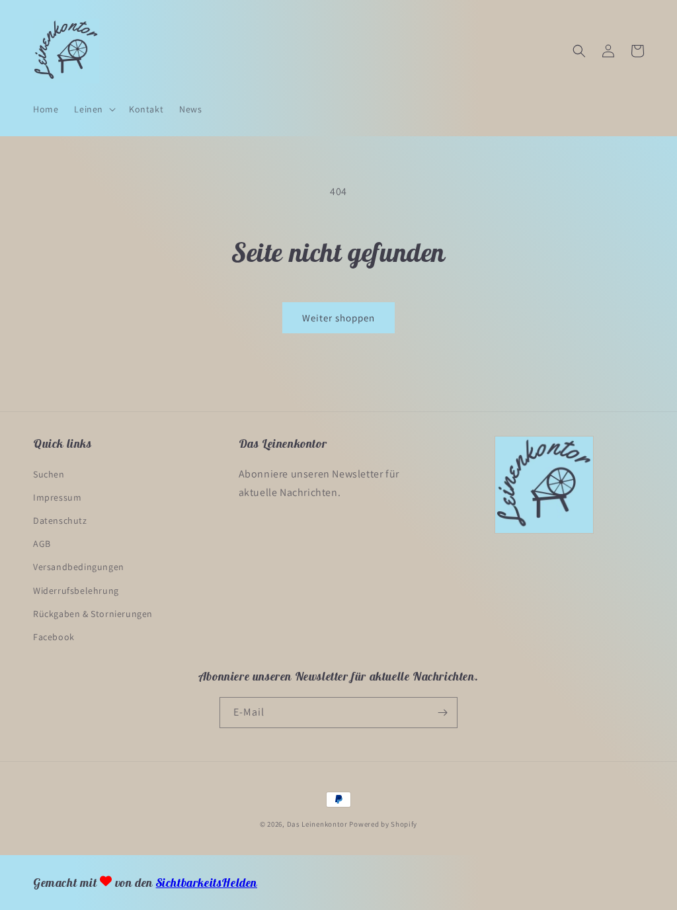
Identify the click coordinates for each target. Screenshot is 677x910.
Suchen (49, 474)
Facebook (54, 637)
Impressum (57, 497)
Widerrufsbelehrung (76, 591)
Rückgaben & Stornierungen (93, 614)
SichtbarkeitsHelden (206, 882)
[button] (93, 109)
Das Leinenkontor (317, 824)
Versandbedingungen (78, 567)
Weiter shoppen (338, 317)
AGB (42, 544)
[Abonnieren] (442, 712)
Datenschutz (60, 520)
